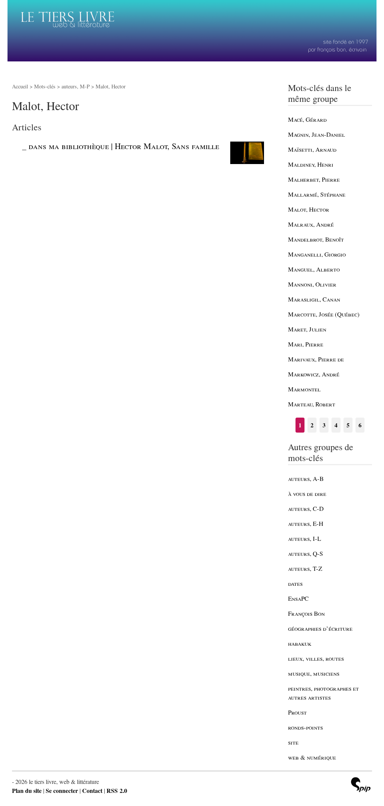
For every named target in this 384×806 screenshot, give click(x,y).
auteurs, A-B (306, 478)
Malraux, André (311, 224)
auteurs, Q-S (305, 553)
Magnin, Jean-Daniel (316, 134)
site (293, 742)
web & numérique (312, 757)
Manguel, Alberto (314, 269)
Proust (297, 712)
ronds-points (305, 727)
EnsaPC (298, 598)
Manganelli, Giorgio (317, 254)
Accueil (20, 86)
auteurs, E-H (305, 523)
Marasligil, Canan (314, 299)
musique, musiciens (313, 673)
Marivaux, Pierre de (316, 359)
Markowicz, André (313, 374)
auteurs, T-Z (305, 568)
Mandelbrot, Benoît (316, 239)
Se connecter (62, 790)
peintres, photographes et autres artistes (323, 693)
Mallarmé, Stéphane (316, 194)
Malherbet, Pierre (314, 179)
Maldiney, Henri (310, 164)
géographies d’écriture (320, 628)
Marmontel (304, 389)
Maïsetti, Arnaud (312, 149)
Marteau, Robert (311, 404)
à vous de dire (307, 493)
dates (295, 583)
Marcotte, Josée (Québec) (324, 314)
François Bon (306, 613)
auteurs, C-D (306, 508)
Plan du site (27, 790)
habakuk (299, 643)
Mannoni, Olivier (312, 284)
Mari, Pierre (305, 344)
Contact (92, 790)
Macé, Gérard (307, 119)
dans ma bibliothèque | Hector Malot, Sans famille (123, 145)
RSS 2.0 (116, 790)
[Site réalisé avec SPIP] (361, 785)
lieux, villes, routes (316, 658)
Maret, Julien (307, 329)
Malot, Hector (308, 209)
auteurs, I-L (304, 538)
